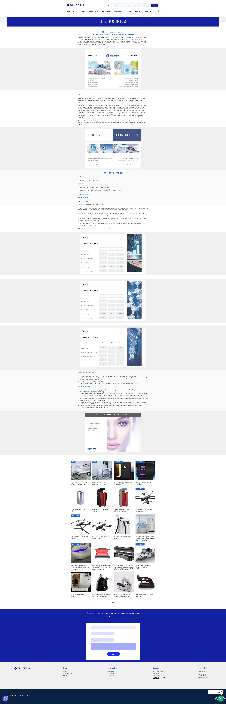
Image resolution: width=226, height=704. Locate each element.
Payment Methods (157, 675)
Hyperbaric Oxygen (21, 669)
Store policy (156, 673)
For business (111, 673)
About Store (111, 671)
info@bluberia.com (203, 677)
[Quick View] (81, 497)
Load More (113, 602)
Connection (111, 675)
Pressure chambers (67, 673)
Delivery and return (158, 671)
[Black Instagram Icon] (201, 680)
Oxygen (64, 671)
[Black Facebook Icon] (199, 680)
